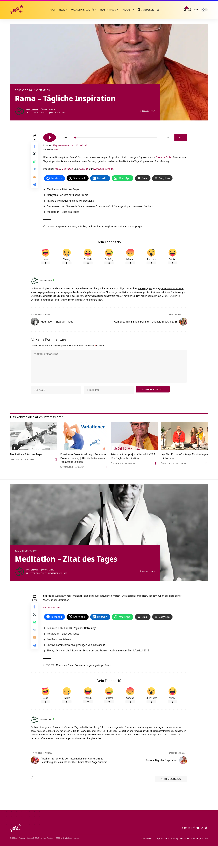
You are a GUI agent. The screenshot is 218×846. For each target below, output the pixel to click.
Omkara (34, 109)
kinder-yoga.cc (145, 288)
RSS (56, 149)
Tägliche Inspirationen (116, 226)
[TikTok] (206, 828)
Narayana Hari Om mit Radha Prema (67, 195)
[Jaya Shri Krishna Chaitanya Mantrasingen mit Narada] (184, 436)
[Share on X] (34, 154)
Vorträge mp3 (135, 226)
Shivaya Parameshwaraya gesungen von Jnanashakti (76, 645)
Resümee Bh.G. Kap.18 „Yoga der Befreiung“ (71, 628)
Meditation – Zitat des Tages (63, 189)
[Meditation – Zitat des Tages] (33, 436)
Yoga (57, 168)
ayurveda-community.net (171, 288)
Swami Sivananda (52, 607)
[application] (115, 136)
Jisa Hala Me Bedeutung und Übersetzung (70, 200)
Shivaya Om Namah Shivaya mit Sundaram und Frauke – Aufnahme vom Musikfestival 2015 (98, 650)
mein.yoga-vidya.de (69, 292)
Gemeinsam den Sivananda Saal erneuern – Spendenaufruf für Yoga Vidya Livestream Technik (100, 206)
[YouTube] (198, 828)
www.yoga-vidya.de (103, 168)
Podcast (20, 90)
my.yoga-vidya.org (46, 292)
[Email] (34, 177)
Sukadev (82, 226)
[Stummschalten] (180, 137)
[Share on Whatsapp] (34, 161)
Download (81, 145)
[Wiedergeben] (49, 137)
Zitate (108, 665)
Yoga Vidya (98, 665)
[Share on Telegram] (34, 169)
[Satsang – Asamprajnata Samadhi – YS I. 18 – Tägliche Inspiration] (134, 436)
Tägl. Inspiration (38, 90)
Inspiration (61, 226)
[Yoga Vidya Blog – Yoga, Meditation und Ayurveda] (15, 828)
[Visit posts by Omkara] (19, 111)
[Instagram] (202, 828)
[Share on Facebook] (34, 146)
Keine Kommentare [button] (172, 779)
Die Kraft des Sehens (59, 639)
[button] (189, 9)
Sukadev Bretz (163, 157)
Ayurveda (83, 168)
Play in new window (63, 145)
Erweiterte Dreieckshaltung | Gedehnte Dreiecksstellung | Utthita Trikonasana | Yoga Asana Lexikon (83, 458)
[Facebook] (193, 828)
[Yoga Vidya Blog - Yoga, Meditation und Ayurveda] (16, 9)
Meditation (67, 168)
